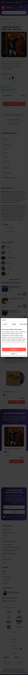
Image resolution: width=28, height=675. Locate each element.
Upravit (13, 353)
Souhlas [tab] (5, 324)
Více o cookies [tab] (23, 324)
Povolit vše (14, 349)
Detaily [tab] (14, 324)
